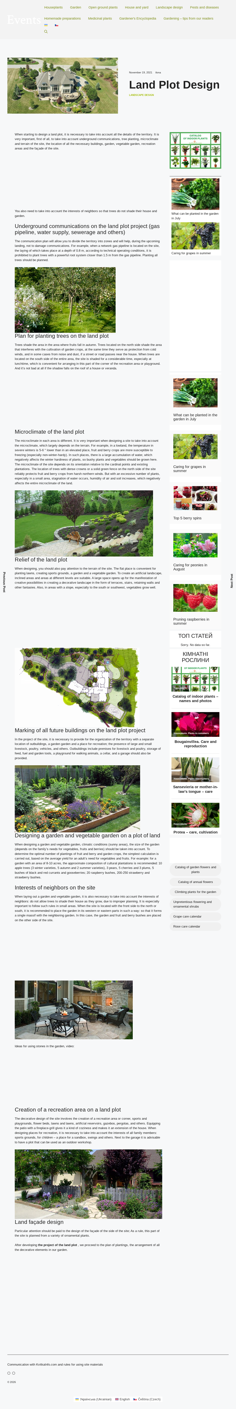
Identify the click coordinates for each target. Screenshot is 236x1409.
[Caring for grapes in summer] (195, 236)
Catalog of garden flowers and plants (195, 869)
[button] (46, 31)
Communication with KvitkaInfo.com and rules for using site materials (55, 1364)
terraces (117, 582)
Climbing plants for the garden (195, 892)
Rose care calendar (186, 926)
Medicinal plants (100, 18)
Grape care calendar (187, 916)
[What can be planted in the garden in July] (195, 194)
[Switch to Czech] (56, 25)
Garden (75, 7)
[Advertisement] (88, 181)
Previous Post (4, 582)
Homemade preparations (62, 18)
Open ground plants (103, 7)
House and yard (136, 7)
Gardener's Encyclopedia (137, 18)
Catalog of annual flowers (195, 882)
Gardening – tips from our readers (188, 18)
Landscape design (169, 7)
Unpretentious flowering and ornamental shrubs (192, 904)
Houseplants (53, 7)
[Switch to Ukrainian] (46, 25)
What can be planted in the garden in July (195, 417)
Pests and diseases (204, 7)
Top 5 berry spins (187, 518)
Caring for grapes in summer (191, 253)
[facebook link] (13, 1373)
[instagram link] (8, 1373)
